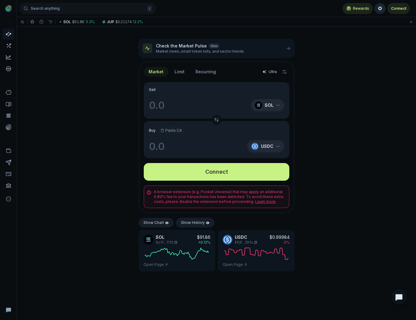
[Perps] (8, 45)
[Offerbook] (8, 104)
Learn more (265, 201)
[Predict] (8, 57)
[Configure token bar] (22, 21)
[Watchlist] (32, 21)
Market (156, 71)
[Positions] (41, 21)
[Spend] (8, 185)
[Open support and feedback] (399, 297)
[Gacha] (8, 68)
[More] (8, 198)
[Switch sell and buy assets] (216, 120)
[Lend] (8, 92)
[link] (77, 21)
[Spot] (8, 34)
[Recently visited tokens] (50, 21)
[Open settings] (380, 8)
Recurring (206, 71)
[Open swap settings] (284, 72)
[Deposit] (8, 174)
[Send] (8, 162)
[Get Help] (8, 309)
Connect (398, 8)
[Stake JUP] (8, 127)
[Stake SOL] (8, 115)
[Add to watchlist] (411, 21)
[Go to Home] (8, 8)
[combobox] (179, 72)
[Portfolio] (8, 150)
